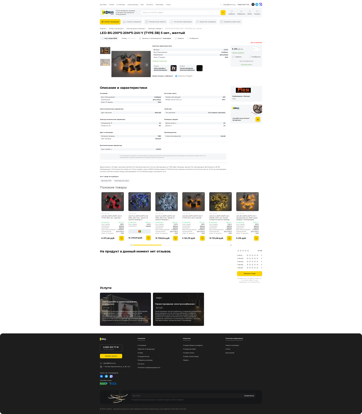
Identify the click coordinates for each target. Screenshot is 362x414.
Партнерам (159, 4)
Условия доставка (189, 349)
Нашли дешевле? (238, 53)
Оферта (186, 360)
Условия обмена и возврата (193, 345)
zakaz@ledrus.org (229, 4)
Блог (142, 4)
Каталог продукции (111, 22)
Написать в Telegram (185, 76)
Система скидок (246, 64)
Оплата (111, 4)
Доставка (103, 4)
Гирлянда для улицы (122, 181)
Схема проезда (133, 4)
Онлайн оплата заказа (191, 356)
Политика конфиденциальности (149, 367)
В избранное (194, 38)
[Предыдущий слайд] (115, 64)
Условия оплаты (188, 353)
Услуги (168, 4)
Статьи (227, 349)
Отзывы (140, 353)
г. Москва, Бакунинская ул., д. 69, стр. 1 (117, 366)
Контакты (149, 4)
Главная (102, 28)
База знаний (229, 353)
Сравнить (181, 38)
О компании (121, 4)
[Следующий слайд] (146, 64)
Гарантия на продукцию (146, 349)
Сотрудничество (143, 356)
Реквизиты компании (145, 360)
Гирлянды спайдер (154, 28)
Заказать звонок (111, 356)
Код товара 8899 (111, 38)
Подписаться (249, 396)
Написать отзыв (249, 273)
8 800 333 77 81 (243, 4)
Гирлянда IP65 (106, 181)
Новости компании (232, 345)
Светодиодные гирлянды (135, 28)
